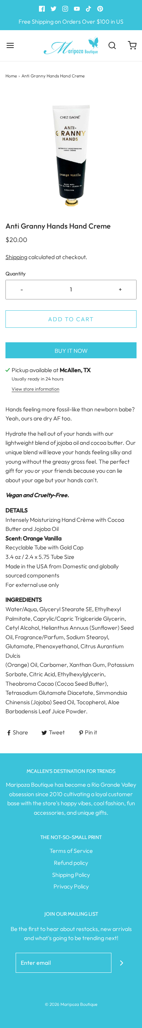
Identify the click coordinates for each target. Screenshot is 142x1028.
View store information (35, 389)
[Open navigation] (10, 46)
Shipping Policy (71, 874)
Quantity (15, 273)
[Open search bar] (112, 46)
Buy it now (71, 350)
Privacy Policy (71, 886)
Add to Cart (71, 319)
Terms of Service (71, 850)
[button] (71, 155)
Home (11, 75)
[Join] (121, 963)
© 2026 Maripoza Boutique (71, 1004)
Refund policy (71, 862)
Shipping (16, 257)
